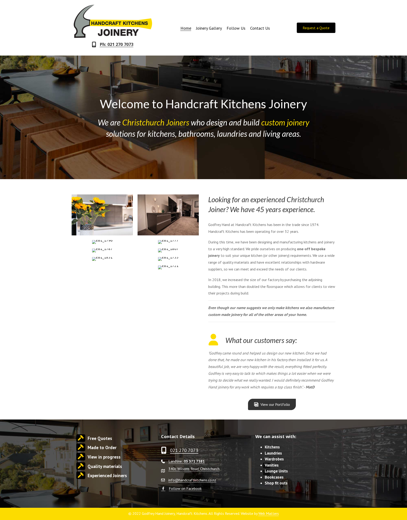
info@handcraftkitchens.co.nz (192, 480)
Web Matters (268, 513)
